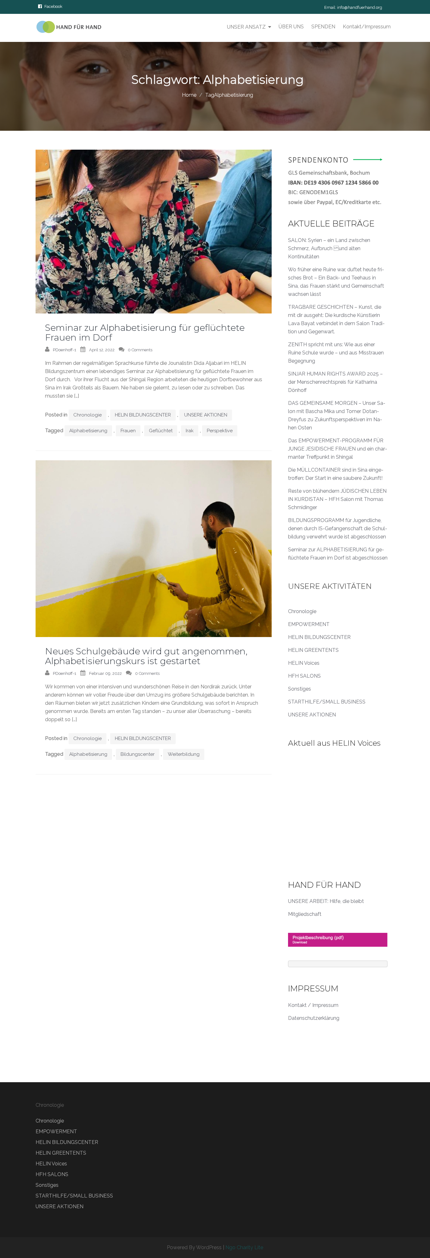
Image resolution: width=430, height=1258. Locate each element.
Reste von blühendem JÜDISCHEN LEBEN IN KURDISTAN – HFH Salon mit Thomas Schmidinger (337, 499)
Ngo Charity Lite (244, 1247)
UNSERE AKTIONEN (205, 415)
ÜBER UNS (291, 27)
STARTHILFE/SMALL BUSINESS (326, 702)
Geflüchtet (161, 431)
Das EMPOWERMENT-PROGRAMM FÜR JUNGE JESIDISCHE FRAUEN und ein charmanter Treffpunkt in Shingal (337, 449)
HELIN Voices (304, 663)
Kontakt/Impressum (367, 27)
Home (189, 95)
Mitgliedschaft (304, 914)
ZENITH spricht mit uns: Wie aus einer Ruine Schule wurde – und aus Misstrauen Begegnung (336, 353)
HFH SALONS (304, 676)
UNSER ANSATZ (246, 27)
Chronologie (87, 415)
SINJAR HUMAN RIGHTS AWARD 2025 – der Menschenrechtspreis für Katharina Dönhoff (335, 382)
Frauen (128, 431)
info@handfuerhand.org (359, 7)
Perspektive (220, 431)
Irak (190, 431)
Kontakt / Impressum (313, 1005)
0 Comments (140, 350)
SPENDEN (323, 27)
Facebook (53, 6)
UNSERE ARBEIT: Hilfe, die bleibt (326, 901)
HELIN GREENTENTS (313, 650)
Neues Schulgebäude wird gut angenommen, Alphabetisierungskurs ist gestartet (146, 656)
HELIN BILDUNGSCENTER (143, 415)
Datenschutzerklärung (313, 1018)
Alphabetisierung (88, 431)
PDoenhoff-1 (64, 350)
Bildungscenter (138, 754)
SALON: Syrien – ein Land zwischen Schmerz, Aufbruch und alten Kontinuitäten (329, 248)
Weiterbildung (184, 754)
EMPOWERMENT (309, 624)
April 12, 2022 (102, 350)
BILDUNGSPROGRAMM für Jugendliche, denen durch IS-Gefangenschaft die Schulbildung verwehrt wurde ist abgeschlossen (337, 528)
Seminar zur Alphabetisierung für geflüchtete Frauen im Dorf (145, 332)
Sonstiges (299, 689)
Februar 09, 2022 (105, 673)
